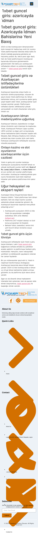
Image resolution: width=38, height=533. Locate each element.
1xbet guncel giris (15, 69)
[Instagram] (18, 300)
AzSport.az (9, 218)
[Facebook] (11, 300)
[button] (31, 3)
